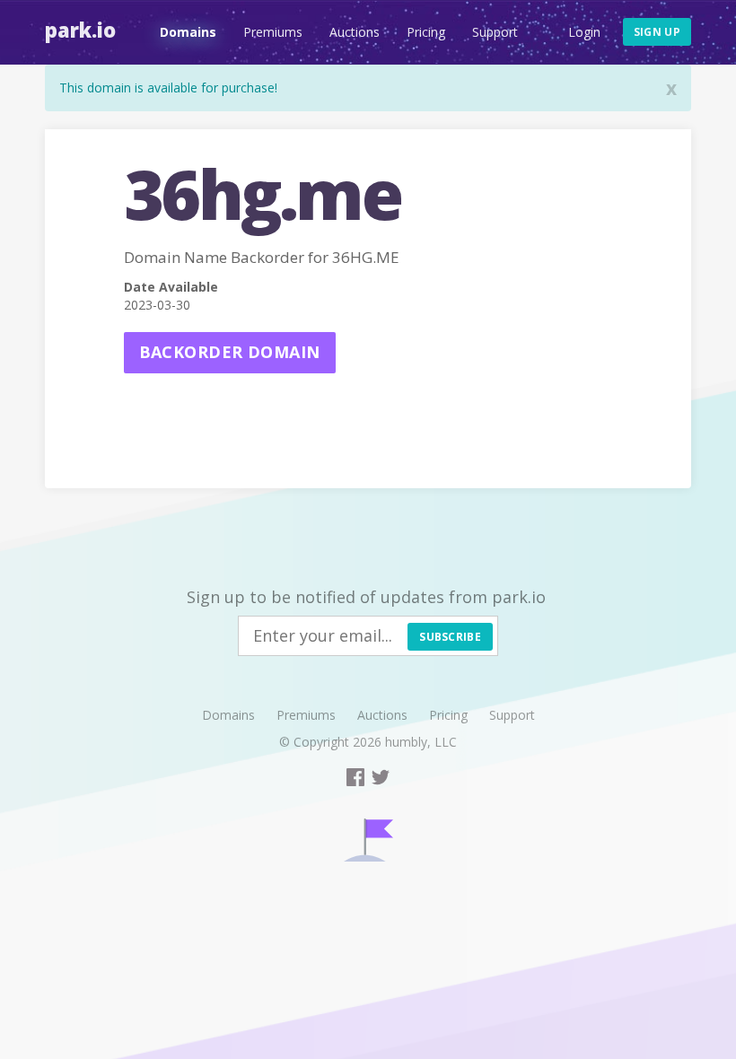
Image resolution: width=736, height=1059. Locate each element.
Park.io (80, 29)
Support (495, 31)
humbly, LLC (421, 741)
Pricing (426, 31)
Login (584, 31)
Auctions (354, 31)
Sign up (657, 31)
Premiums (272, 31)
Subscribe (450, 636)
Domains (188, 31)
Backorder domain (229, 352)
